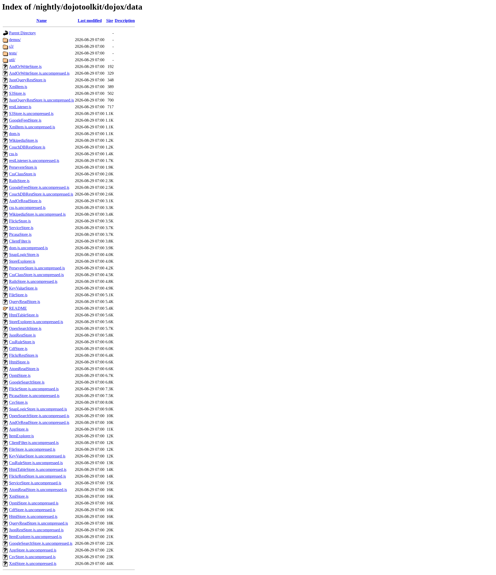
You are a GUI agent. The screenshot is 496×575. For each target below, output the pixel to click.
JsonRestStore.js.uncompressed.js (36, 530)
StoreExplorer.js (22, 261)
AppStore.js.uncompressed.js (32, 550)
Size (109, 20)
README (18, 308)
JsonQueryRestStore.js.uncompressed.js (41, 100)
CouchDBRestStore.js (27, 147)
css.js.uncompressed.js (27, 207)
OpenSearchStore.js (25, 328)
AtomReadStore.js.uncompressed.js (38, 489)
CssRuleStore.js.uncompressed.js (36, 463)
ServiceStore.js (21, 228)
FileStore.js (18, 295)
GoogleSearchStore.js (26, 382)
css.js (13, 154)
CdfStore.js (18, 348)
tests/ (13, 53)
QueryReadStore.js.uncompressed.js (38, 523)
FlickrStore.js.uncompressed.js (34, 389)
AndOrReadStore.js (25, 201)
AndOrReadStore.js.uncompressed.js (39, 422)
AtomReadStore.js (24, 369)
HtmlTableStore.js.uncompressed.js (37, 469)
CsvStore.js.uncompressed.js (32, 557)
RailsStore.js (19, 180)
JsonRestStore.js (22, 335)
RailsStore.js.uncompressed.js (33, 281)
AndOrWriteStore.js (25, 66)
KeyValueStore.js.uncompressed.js (37, 456)
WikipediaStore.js (23, 140)
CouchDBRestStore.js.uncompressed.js (41, 194)
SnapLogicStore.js (24, 254)
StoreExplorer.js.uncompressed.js (36, 322)
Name (41, 20)
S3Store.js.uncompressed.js (31, 113)
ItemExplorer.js (21, 436)
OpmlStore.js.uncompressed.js (33, 503)
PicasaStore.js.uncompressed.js (34, 395)
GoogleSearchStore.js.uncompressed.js (40, 543)
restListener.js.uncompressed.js (34, 160)
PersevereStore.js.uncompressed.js (37, 268)
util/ (12, 60)
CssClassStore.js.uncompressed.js (36, 275)
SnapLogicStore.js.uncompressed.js (38, 409)
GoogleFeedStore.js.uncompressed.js (39, 187)
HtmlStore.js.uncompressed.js (33, 516)
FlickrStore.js (20, 221)
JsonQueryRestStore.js (27, 80)
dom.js (14, 133)
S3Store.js (17, 93)
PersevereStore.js (23, 167)
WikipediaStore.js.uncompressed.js (37, 214)
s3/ (11, 46)
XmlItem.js (18, 86)
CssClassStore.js (22, 174)
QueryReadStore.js (24, 301)
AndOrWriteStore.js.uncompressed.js (39, 73)
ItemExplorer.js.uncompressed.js (35, 536)
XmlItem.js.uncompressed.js (32, 127)
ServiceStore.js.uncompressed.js (35, 483)
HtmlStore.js (19, 362)
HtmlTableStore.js (23, 315)
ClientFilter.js (20, 241)
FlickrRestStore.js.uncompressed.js (37, 476)
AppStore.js (18, 429)
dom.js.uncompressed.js (28, 248)
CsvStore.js (18, 402)
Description (125, 20)
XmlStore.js (18, 496)
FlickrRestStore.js (23, 355)
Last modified (90, 20)
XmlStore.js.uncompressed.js (32, 563)
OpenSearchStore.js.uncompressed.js (39, 416)
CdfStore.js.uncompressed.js (32, 510)
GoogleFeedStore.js (25, 120)
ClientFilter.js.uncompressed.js (34, 442)
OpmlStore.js (19, 375)
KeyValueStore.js (23, 288)
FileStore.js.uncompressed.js (32, 449)
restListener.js (20, 107)
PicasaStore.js (20, 234)
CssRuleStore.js (22, 342)
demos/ (15, 39)
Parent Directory (22, 33)
